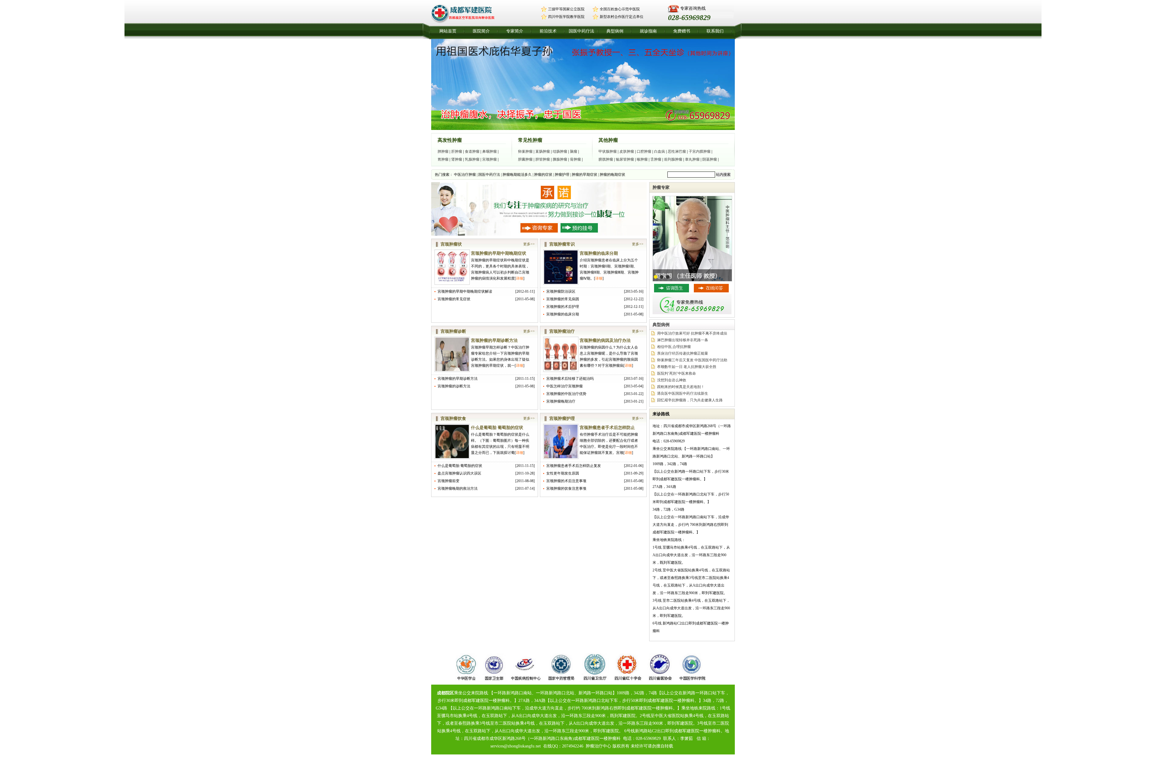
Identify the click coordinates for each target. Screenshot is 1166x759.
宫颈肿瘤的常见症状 (454, 299)
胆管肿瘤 (542, 159)
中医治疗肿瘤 (465, 174)
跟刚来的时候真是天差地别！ (680, 387)
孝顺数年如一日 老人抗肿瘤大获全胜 (686, 367)
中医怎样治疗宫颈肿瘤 (564, 386)
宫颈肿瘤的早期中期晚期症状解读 (465, 291)
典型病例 (614, 31)
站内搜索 (723, 174)
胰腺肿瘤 (560, 159)
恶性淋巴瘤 (677, 151)
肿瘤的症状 (543, 174)
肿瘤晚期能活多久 (517, 174)
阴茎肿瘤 (709, 159)
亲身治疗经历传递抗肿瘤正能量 (682, 353)
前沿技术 (548, 31)
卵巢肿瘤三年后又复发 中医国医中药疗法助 (692, 360)
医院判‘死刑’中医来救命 (676, 373)
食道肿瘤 (472, 151)
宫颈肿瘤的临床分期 (599, 253)
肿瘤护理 (562, 174)
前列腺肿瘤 (673, 159)
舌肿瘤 (655, 159)
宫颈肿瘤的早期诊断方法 (494, 340)
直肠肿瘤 (542, 151)
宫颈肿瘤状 (451, 244)
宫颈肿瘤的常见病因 (562, 299)
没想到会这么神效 (671, 380)
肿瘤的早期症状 (584, 174)
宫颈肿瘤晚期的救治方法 (458, 488)
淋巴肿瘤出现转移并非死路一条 (682, 340)
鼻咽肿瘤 (489, 151)
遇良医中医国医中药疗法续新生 (682, 393)
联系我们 (715, 31)
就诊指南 (648, 31)
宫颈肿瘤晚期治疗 (560, 401)
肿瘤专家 (661, 187)
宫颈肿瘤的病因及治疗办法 (605, 340)
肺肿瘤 (443, 151)
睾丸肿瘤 (692, 159)
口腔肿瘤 (644, 151)
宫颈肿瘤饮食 (453, 418)
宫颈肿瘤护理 (562, 418)
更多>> (529, 244)
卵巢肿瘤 (525, 151)
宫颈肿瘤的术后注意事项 (566, 481)
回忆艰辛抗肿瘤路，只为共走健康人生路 (690, 400)
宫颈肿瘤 (489, 159)
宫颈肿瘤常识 (562, 244)
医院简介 (481, 31)
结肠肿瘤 (560, 151)
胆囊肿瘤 (525, 159)
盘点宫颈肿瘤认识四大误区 (459, 473)
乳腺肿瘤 (472, 159)
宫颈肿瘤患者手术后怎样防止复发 (573, 466)
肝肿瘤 (456, 151)
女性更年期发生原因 (562, 473)
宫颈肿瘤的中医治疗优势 (566, 394)
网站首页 (447, 31)
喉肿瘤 (642, 159)
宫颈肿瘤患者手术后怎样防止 (607, 427)
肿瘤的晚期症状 (612, 174)
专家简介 (514, 31)
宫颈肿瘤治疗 (562, 331)
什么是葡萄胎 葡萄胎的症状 (497, 427)
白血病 (659, 151)
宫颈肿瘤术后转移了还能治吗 (570, 378)
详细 (519, 278)
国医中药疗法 (581, 31)
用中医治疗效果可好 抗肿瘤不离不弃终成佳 (692, 333)
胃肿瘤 (443, 159)
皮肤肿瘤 (626, 151)
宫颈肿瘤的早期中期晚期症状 (498, 253)
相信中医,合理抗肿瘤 (674, 347)
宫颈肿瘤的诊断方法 (454, 386)
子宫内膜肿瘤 (700, 151)
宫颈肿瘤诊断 (453, 331)
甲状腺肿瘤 (607, 151)
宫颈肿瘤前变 (448, 481)
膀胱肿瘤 (605, 159)
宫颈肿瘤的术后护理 (562, 307)
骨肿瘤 (575, 159)
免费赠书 (681, 31)
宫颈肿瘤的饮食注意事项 (566, 488)
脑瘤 (573, 151)
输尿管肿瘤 (625, 159)
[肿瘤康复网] (465, 22)
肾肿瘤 (456, 159)
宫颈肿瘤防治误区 (560, 291)
